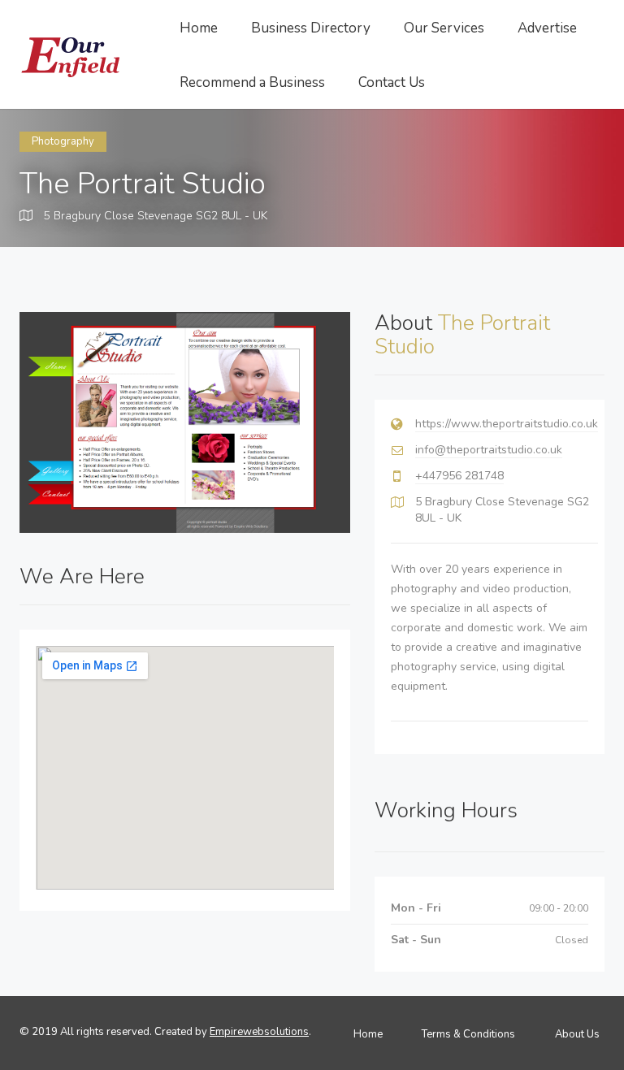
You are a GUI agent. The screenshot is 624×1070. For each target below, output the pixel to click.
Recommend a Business (252, 82)
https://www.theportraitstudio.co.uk (506, 423)
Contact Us (391, 82)
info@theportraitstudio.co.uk (488, 449)
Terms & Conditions (468, 1034)
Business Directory (310, 28)
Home (199, 28)
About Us (577, 1034)
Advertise (547, 28)
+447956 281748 (459, 475)
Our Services (444, 28)
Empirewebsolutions (259, 1032)
